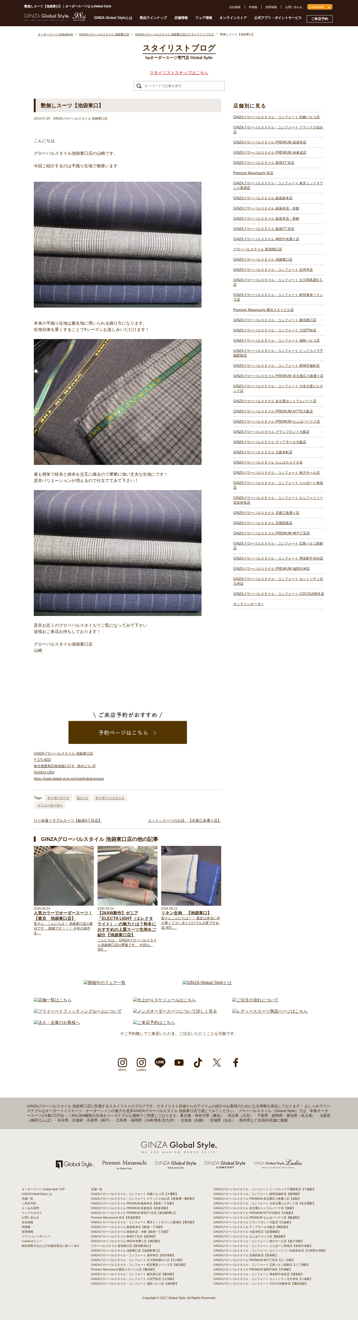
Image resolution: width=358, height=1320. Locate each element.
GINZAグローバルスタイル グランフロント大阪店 (271, 432)
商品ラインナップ (153, 18)
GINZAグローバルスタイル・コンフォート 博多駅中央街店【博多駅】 (259, 1274)
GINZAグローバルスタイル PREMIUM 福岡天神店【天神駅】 (253, 1269)
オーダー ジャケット (109, 798)
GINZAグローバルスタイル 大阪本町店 (262, 452)
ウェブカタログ (32, 1212)
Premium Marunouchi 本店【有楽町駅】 (116, 1217)
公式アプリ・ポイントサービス (278, 18)
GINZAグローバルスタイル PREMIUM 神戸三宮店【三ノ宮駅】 (254, 1260)
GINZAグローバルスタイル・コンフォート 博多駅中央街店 (278, 558)
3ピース (82, 798)
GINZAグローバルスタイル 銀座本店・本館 (266, 208)
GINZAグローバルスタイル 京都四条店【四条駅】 (246, 1255)
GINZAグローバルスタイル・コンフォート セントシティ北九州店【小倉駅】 (263, 1278)
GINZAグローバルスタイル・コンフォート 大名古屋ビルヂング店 (278, 388)
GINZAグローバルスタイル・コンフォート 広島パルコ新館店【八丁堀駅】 (262, 1264)
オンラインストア (233, 18)
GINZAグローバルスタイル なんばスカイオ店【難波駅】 (250, 1236)
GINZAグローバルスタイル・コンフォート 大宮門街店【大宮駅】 (133, 1278)
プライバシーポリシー (36, 1236)
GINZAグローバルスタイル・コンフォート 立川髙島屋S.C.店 (278, 282)
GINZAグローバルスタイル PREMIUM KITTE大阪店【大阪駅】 (254, 1212)
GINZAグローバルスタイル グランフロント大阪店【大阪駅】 (253, 1222)
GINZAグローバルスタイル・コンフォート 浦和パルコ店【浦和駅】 (134, 1283)
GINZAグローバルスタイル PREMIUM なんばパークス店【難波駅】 (257, 1217)
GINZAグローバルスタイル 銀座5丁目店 (263, 229)
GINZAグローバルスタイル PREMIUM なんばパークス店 (276, 421)
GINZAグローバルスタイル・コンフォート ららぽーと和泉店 (278, 485)
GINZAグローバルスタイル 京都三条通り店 (266, 513)
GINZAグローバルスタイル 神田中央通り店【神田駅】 (126, 1241)
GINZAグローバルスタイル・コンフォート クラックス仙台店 (278, 129)
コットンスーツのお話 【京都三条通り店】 (184, 820)
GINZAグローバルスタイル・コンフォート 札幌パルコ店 (276, 117)
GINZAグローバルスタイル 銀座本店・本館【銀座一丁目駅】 (130, 1231)
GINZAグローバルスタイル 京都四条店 (262, 523)
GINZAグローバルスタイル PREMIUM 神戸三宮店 (271, 533)
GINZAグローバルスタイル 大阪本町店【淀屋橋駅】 (247, 1231)
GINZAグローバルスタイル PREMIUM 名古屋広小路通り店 (278, 376)
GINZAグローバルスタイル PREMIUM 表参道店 (269, 152)
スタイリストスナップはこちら (179, 73)
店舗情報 (181, 18)
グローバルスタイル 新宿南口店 (257, 249)
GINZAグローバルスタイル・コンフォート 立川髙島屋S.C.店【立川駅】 (137, 1260)
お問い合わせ (293, 7)
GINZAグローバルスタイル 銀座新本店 (262, 198)
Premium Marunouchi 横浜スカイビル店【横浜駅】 (123, 1269)
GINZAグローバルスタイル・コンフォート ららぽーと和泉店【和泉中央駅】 (263, 1245)
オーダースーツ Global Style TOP (43, 1189)
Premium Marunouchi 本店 (253, 173)
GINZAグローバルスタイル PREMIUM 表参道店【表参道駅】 (130, 1208)
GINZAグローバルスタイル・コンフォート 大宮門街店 (274, 330)
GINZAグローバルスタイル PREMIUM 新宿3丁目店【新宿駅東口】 (134, 1212)
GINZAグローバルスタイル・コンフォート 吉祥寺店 (273, 270)
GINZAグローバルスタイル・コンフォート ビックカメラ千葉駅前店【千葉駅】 (265, 1189)
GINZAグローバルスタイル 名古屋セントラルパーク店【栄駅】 (254, 1208)
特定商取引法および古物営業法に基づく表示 (50, 1245)
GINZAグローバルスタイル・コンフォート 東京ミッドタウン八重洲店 (278, 185)
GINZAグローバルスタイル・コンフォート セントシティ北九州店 (278, 581)
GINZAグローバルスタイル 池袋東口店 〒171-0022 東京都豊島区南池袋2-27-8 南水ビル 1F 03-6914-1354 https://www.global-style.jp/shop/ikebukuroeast (69, 766)
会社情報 (235, 7)
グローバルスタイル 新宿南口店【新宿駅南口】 (121, 1245)
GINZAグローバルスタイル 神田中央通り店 (266, 239)
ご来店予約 (319, 19)
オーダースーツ (58, 798)
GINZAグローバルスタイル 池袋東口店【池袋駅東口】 (126, 1250)
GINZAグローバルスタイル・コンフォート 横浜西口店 (274, 320)
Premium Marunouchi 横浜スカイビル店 (263, 310)
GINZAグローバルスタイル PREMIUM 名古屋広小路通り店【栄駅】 (257, 1198)
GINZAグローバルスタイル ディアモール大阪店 (269, 442)
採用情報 (271, 7)
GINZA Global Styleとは (113, 18)
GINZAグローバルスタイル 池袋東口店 (262, 259)
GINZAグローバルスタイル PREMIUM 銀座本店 (269, 142)
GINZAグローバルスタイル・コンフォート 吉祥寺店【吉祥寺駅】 (133, 1255)
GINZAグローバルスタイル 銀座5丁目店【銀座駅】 (124, 1236)
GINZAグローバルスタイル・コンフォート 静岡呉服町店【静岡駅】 (257, 1193)
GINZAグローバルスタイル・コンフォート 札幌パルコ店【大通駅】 (134, 1193)
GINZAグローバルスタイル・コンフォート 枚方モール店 (276, 473)
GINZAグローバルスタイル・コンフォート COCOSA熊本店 (278, 594)
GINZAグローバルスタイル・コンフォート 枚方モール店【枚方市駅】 (259, 1241)
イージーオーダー (50, 805)
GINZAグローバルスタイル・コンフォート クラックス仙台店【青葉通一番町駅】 (143, 1198)
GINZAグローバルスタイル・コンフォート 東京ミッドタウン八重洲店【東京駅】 (143, 1222)
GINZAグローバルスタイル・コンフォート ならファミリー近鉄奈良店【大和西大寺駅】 (270, 1250)
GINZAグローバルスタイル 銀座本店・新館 (266, 219)
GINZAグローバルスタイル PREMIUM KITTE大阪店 (273, 411)
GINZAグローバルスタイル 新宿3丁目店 (263, 163)
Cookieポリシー (32, 1241)
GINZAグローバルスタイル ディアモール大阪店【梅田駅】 (252, 1226)
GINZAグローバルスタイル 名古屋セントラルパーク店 (274, 401)
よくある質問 (30, 1208)
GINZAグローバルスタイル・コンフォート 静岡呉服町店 (276, 366)
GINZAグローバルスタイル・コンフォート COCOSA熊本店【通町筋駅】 (261, 1283)
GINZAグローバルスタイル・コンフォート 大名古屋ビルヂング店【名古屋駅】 (265, 1203)
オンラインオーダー (248, 604)
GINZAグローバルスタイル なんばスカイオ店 (268, 462)
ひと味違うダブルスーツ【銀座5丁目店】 (68, 820)
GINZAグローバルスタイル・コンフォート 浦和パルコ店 (276, 340)
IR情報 (253, 7)
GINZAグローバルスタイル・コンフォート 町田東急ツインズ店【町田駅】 (139, 1264)
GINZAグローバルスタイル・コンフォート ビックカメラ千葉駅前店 (278, 353)
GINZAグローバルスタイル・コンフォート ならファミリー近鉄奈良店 (278, 500)
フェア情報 (203, 18)
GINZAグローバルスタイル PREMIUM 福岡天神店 (271, 569)
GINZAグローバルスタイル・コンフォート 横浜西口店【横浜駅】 (133, 1274)
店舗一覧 (27, 1198)
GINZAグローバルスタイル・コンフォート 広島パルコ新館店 (278, 545)
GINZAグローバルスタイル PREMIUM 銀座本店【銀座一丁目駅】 (133, 1203)
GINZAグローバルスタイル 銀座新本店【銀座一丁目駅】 (127, 1226)
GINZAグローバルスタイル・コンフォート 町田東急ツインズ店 (278, 297)
